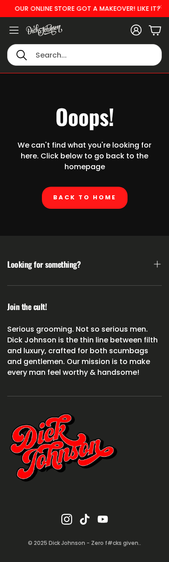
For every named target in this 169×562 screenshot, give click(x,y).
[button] (84, 55)
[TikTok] (84, 519)
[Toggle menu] (14, 30)
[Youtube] (102, 519)
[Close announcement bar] (160, 6)
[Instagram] (66, 519)
